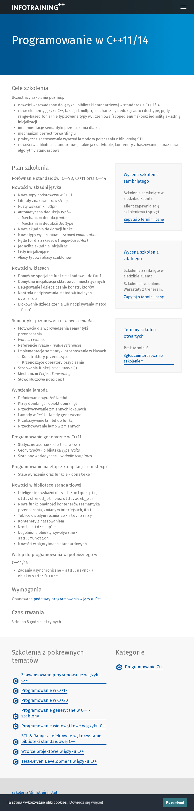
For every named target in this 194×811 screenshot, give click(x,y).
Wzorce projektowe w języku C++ (52, 751)
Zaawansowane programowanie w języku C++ (61, 677)
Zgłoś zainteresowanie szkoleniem (143, 358)
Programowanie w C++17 (44, 690)
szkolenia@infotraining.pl (34, 792)
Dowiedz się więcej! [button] (86, 802)
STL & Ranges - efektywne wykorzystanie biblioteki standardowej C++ (61, 738)
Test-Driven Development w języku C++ (59, 761)
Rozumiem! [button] (175, 802)
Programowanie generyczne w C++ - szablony (55, 713)
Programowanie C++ (144, 666)
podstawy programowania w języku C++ (67, 599)
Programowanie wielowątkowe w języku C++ (63, 726)
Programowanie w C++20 (44, 700)
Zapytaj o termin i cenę (144, 219)
